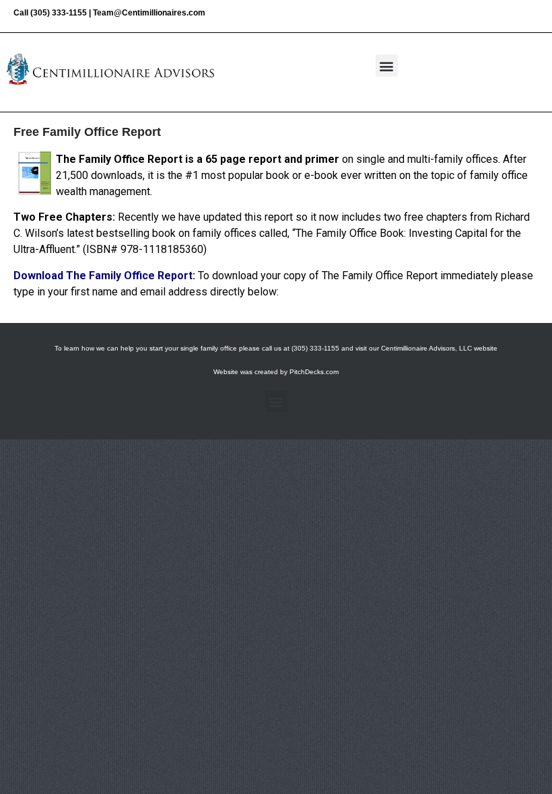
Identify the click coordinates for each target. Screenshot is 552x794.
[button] (387, 66)
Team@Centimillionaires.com (149, 12)
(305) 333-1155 (58, 12)
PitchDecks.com (314, 371)
